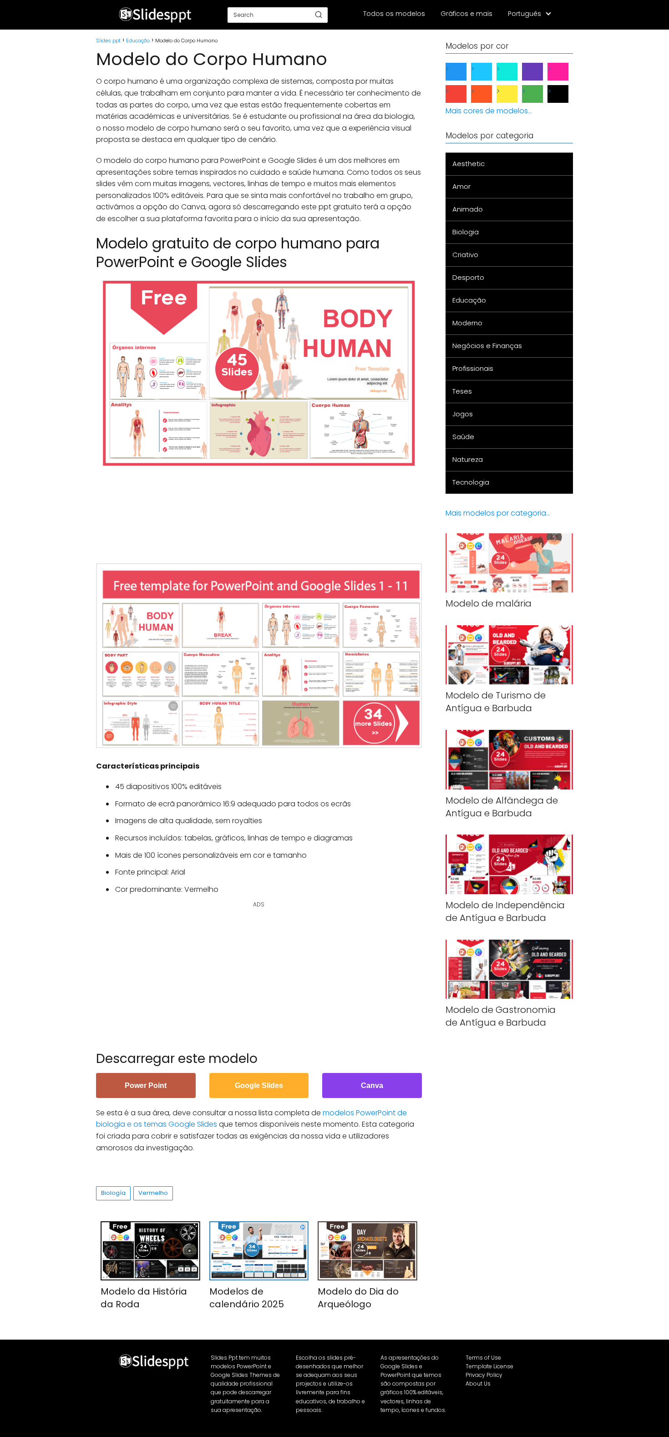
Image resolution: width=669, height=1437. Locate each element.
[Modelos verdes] (539, 94)
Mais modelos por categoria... (498, 513)
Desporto (468, 277)
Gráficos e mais (466, 13)
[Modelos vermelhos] (463, 94)
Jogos (462, 414)
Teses (462, 391)
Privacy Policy (484, 1375)
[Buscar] (318, 14)
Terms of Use (483, 1357)
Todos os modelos (394, 13)
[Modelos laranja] (488, 94)
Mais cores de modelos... (489, 111)
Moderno (467, 323)
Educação (469, 300)
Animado (467, 209)
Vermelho (153, 1193)
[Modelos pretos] (565, 94)
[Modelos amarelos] (514, 94)
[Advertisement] (261, 510)
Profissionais (472, 368)
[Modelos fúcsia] (565, 72)
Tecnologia (470, 482)
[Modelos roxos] (539, 72)
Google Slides (259, 1085)
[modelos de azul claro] (488, 72)
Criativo (465, 254)
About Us (478, 1383)
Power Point (146, 1085)
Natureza (467, 459)
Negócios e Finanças (487, 345)
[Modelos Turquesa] (514, 72)
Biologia (465, 232)
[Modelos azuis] (463, 72)
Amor (461, 186)
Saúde (463, 436)
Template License (489, 1366)
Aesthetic (468, 163)
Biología (113, 1193)
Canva (372, 1085)
